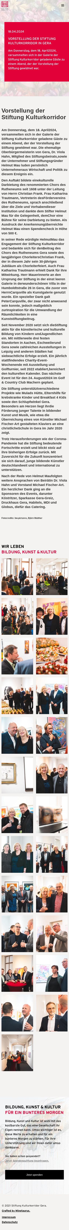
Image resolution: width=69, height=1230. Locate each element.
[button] (63, 4)
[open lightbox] (17, 576)
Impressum (9, 1217)
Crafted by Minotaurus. (16, 1210)
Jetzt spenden (34, 1174)
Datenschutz (10, 1222)
